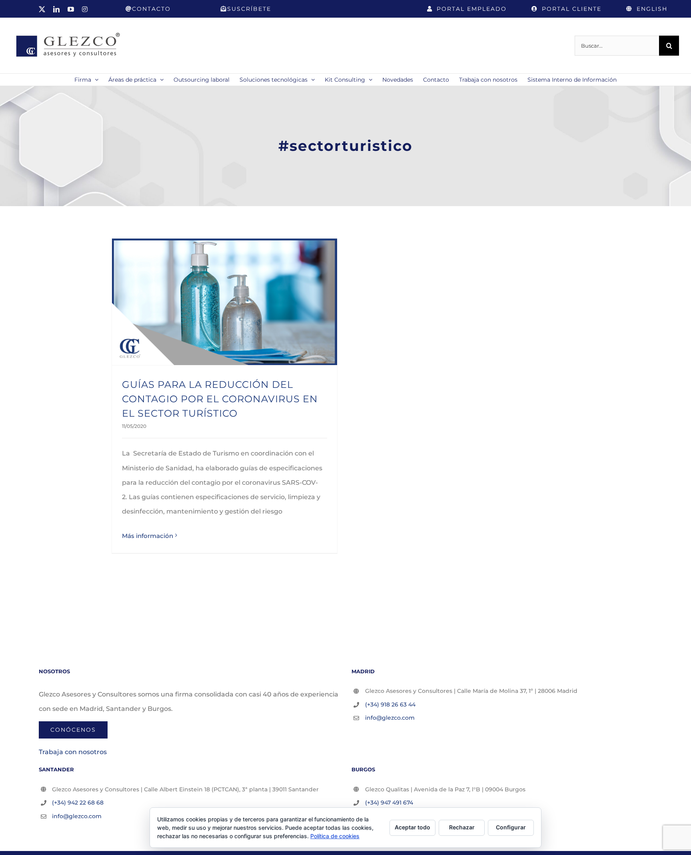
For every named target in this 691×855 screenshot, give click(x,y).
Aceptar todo (412, 827)
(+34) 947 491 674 (389, 802)
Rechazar (462, 827)
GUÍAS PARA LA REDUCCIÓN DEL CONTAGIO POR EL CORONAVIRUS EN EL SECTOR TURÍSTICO (220, 399)
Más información (147, 536)
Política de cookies (334, 836)
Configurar (511, 827)
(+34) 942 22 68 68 (78, 802)
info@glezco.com (390, 717)
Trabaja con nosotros (73, 752)
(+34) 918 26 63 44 (390, 704)
